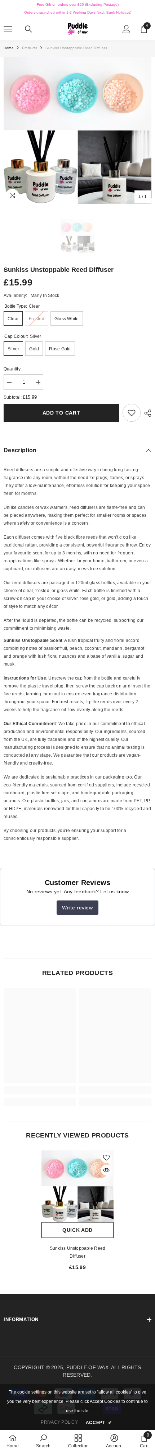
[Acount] (126, 29)
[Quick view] (106, 1170)
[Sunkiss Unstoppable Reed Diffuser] (77, 1186)
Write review (77, 908)
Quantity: (13, 369)
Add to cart (61, 413)
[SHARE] (146, 413)
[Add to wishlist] (106, 1157)
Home (9, 48)
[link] (132, 413)
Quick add (77, 1230)
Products (29, 48)
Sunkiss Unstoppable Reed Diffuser (78, 1252)
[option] (77, 130)
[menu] (8, 29)
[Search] (28, 29)
